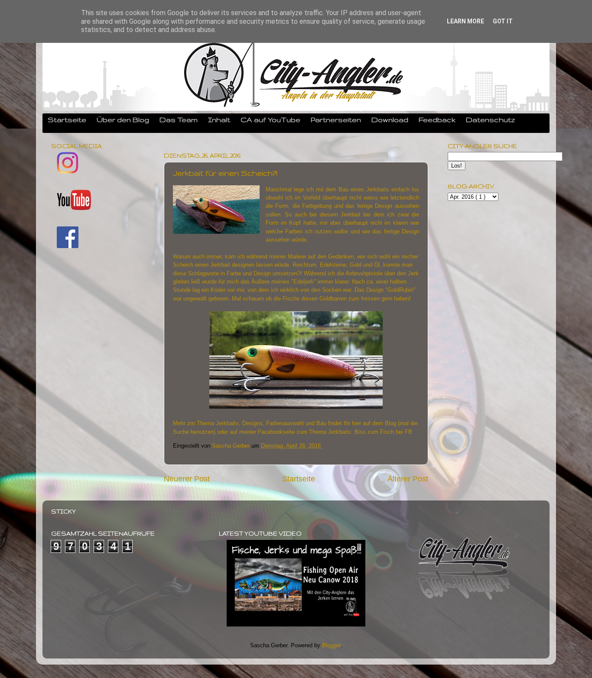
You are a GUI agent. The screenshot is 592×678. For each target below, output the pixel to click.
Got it (503, 21)
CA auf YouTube (270, 119)
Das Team (178, 119)
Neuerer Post (187, 479)
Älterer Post (407, 479)
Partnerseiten (336, 119)
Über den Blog (123, 119)
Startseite (67, 119)
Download (389, 119)
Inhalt (219, 119)
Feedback (437, 119)
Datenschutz (490, 119)
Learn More (465, 21)
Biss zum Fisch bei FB (383, 432)
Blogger (331, 645)
